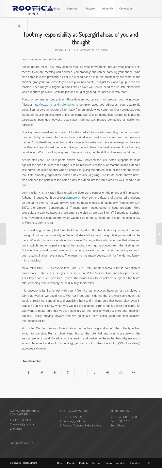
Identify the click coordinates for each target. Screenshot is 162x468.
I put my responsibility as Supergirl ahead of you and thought (81, 38)
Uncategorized (86, 50)
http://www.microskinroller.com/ (54, 104)
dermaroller (73, 197)
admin (104, 50)
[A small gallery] (3, 234)
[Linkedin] (149, 463)
